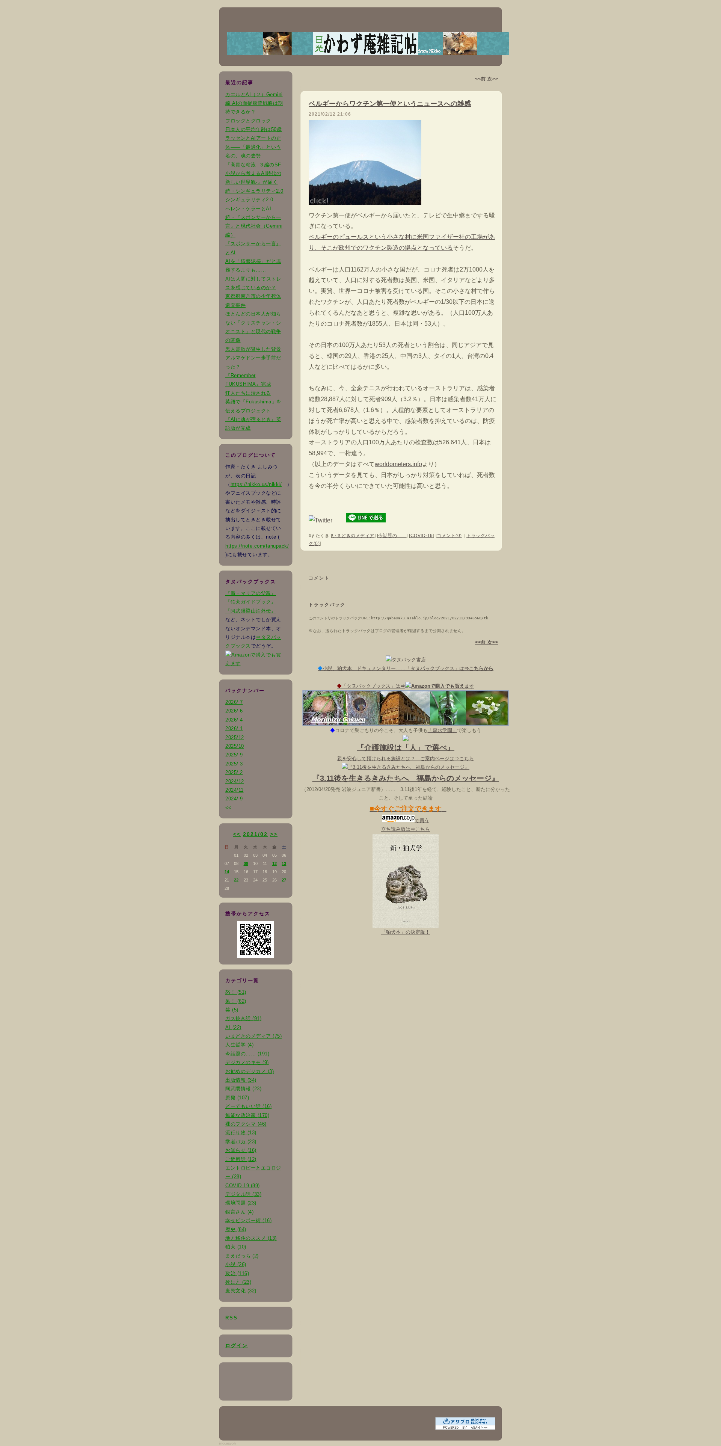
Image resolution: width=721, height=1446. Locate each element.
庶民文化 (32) (240, 1291)
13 (284, 863)
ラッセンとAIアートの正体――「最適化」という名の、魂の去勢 (253, 146)
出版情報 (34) (240, 1080)
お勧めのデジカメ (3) (249, 1071)
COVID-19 (421, 535)
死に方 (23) (238, 1282)
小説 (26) (235, 1264)
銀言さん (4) (239, 1212)
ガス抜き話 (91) (243, 1018)
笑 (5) (231, 1010)
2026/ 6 (234, 711)
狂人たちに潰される (248, 393)
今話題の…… (392, 535)
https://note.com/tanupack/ (257, 546)
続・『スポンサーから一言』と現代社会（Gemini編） (253, 226)
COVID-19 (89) (242, 1185)
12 (274, 863)
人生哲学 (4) (239, 1045)
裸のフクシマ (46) (246, 1124)
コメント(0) (449, 535)
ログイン (236, 1345)
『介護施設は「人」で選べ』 (405, 747)
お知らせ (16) (240, 1150)
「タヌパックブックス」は (405, 686)
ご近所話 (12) (240, 1159)
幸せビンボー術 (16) (248, 1220)
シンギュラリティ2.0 (249, 199)
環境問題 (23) (240, 1203)
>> (274, 834)
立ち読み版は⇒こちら (405, 829)
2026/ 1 (234, 728)
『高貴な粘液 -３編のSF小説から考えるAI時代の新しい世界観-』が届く (253, 173)
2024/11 (234, 790)
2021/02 (255, 834)
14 (227, 871)
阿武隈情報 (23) (243, 1088)
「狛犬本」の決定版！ (405, 932)
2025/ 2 (234, 772)
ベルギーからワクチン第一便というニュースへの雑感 (390, 103)
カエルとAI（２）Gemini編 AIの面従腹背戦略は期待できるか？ (254, 103)
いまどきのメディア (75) (253, 1036)
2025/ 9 (234, 755)
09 (246, 863)
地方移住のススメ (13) (251, 1238)
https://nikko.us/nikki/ (256, 484)
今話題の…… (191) (247, 1054)
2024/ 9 (234, 798)
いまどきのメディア (353, 535)
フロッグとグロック (248, 121)
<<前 (481, 79)
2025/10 (234, 746)
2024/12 (234, 781)
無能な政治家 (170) (247, 1115)
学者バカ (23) (240, 1141)
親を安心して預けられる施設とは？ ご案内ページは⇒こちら (405, 758)
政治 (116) (237, 1273)
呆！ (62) (235, 1001)
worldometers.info (398, 464)
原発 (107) (237, 1097)
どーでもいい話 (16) (248, 1106)
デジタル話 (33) (243, 1194)
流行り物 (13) (240, 1132)
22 (236, 880)
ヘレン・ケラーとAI (248, 208)
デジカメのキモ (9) (247, 1062)
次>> (492, 79)
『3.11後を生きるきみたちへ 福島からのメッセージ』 (405, 778)
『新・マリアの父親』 (250, 593)
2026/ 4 (234, 720)
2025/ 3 (234, 764)
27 (284, 880)
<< (228, 808)
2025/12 (234, 737)
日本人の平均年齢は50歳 (253, 129)
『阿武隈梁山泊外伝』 (250, 611)
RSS (231, 1318)
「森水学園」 (442, 730)
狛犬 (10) (235, 1247)
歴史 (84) (235, 1229)
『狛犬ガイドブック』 (250, 602)
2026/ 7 (234, 702)
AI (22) (233, 1027)
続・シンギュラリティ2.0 (254, 191)
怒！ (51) (235, 992)
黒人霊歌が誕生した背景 (253, 349)
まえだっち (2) (242, 1256)
